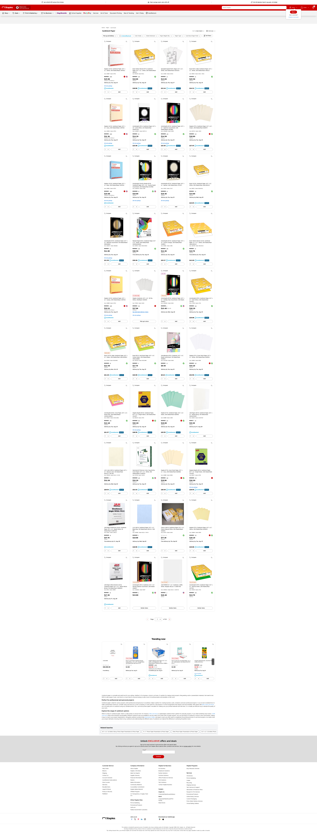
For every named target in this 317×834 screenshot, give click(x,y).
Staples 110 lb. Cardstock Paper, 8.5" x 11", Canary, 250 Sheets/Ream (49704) (115, 299)
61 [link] (110, 248)
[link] (52, 2)
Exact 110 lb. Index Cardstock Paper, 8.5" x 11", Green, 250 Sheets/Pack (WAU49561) (115, 356)
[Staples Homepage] (7, 8)
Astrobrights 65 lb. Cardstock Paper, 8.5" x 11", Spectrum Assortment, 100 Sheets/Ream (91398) (172, 127)
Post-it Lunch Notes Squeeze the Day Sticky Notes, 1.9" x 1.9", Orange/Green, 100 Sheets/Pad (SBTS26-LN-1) (135, 662)
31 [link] (195, 76)
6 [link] (138, 363)
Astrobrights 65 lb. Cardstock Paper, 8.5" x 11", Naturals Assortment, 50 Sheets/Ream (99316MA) (116, 242)
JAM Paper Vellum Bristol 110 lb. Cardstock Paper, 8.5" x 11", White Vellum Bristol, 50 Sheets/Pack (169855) (115, 586)
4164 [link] (111, 76)
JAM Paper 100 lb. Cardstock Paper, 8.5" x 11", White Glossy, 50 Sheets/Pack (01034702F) (200, 414)
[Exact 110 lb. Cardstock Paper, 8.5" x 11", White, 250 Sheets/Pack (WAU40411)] (201, 170)
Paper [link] (107, 28)
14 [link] (167, 76)
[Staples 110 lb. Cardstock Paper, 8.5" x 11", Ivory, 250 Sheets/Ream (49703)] (116, 113)
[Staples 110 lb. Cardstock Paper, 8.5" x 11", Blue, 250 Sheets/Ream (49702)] (116, 170)
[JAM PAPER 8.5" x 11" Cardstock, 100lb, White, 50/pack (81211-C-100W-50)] (173, 571)
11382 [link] (155, 665)
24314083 (105, 660)
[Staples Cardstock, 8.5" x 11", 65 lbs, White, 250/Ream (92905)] (144, 285)
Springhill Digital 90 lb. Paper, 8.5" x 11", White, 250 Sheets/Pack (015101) (172, 69)
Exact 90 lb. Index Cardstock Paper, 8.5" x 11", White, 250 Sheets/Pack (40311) (200, 69)
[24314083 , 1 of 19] (112, 652)
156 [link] (139, 76)
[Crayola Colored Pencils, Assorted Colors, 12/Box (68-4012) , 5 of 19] (204, 652)
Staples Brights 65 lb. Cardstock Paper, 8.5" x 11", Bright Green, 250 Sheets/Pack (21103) (200, 471)
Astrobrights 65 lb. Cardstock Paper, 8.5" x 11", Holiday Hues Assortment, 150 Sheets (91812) (172, 299)
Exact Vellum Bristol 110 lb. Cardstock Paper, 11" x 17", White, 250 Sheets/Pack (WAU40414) (200, 242)
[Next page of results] (169, 619)
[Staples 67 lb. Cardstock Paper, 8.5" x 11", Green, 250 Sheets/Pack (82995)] (173, 399)
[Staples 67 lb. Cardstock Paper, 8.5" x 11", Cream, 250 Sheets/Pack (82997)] (201, 113)
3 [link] (138, 535)
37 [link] (195, 248)
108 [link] (139, 478)
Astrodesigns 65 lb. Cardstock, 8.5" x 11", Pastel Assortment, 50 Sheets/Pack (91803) (172, 357)
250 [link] (139, 248)
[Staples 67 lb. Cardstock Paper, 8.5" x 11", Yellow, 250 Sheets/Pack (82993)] (201, 514)
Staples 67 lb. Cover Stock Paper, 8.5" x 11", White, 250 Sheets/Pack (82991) (200, 356)
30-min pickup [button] (108, 86)
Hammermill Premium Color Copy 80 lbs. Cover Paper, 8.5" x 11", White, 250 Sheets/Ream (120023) (144, 471)
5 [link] (138, 592)
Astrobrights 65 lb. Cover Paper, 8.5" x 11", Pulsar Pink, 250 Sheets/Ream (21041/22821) (116, 414)
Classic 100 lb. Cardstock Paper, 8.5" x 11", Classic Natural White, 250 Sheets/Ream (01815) (172, 529)
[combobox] (254, 7)
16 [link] (110, 592)
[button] (285, 7)
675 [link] (139, 420)
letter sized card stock (208, 704)
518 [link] (167, 478)
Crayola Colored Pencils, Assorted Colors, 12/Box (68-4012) (203, 661)
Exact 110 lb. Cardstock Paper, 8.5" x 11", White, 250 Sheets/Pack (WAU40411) (200, 184)
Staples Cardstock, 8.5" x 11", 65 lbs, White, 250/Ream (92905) (143, 299)
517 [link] (195, 134)
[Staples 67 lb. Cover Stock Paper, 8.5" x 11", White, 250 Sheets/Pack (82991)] (201, 342)
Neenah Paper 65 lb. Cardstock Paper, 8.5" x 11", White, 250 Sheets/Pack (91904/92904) (144, 242)
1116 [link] (201, 665)
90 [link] (138, 134)
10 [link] (110, 363)
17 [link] (167, 363)
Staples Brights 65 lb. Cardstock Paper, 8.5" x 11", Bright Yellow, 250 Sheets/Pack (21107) (144, 414)
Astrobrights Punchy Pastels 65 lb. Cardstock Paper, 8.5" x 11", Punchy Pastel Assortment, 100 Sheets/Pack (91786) (144, 185)
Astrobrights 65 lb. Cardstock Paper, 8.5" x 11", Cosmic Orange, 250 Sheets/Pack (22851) (172, 242)
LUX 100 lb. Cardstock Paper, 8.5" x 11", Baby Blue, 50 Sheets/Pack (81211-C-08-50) (144, 529)
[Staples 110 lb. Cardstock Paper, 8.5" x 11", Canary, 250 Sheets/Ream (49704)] (116, 285)
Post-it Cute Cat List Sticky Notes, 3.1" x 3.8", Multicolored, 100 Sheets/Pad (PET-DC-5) (181, 662)
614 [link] (196, 306)
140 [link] (167, 134)
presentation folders (149, 717)
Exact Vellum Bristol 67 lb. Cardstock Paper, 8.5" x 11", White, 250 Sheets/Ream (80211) (144, 70)
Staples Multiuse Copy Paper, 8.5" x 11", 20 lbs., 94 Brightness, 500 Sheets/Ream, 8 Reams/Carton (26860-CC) (158, 662)
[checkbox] (125, 36)
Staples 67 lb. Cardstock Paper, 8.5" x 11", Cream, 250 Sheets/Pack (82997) (200, 127)
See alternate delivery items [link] (140, 312)
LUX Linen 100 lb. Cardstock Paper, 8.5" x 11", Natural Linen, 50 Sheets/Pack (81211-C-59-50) (115, 471)
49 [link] (195, 420)
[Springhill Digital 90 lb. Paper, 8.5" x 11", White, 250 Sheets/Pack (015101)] (173, 55)
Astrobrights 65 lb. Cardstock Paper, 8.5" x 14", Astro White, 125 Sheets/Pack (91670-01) (144, 127)
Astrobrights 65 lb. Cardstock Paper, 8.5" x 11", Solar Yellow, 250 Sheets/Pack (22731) (201, 299)
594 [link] (167, 248)
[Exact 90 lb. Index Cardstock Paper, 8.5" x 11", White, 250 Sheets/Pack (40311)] (201, 55)
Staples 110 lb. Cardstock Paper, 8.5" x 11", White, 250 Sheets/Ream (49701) (114, 69)
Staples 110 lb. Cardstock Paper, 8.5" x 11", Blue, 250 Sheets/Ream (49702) (114, 184)
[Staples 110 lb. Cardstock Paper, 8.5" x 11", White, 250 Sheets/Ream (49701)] (116, 55)
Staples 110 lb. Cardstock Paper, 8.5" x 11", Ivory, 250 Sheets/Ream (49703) (114, 127)
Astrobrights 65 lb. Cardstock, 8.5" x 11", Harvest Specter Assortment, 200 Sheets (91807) (144, 586)
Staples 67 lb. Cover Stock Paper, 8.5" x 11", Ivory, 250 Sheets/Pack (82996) (171, 471)
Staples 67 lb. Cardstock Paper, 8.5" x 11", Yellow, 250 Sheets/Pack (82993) (200, 528)
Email (144, 750)
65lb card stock (153, 714)
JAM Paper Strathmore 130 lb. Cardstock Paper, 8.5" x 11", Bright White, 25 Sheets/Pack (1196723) (115, 529)
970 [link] (139, 306)
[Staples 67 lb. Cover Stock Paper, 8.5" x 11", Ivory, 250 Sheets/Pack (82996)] (173, 457)
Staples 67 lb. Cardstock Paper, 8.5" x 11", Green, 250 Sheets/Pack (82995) (172, 413)
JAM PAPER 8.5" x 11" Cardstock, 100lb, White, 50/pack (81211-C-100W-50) (172, 585)
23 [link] (138, 191)
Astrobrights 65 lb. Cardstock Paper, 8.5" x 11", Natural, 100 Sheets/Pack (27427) (172, 184)
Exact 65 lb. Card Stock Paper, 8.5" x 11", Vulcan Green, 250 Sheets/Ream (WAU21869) (144, 357)
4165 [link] (111, 306)
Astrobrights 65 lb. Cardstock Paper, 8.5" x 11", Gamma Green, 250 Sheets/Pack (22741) (201, 586)
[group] (113, 662)
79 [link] (195, 191)
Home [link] (103, 28)
